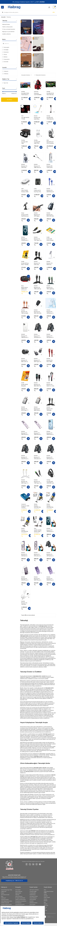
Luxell (35, 188)
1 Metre (6, 71)
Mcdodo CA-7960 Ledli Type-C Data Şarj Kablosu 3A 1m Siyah (38, 288)
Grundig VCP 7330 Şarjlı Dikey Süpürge (51, 118)
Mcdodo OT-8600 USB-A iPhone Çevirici (37, 409)
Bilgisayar (28, 677)
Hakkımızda (3, 891)
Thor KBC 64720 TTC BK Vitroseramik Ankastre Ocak (25, 118)
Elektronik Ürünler (6, 24)
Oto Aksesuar (18, 902)
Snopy (22, 212)
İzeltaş (45, 907)
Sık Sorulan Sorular (5, 894)
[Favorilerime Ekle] (29, 87)
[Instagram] (36, 864)
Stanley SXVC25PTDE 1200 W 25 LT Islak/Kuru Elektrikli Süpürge (24, 530)
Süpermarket (18, 893)
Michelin (45, 903)
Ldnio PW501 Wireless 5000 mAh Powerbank (25, 191)
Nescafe (46, 895)
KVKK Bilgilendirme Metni (6, 901)
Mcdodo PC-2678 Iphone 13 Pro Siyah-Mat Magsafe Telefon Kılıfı (37, 336)
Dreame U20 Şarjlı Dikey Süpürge (37, 118)
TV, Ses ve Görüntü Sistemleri (8, 29)
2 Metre (6, 73)
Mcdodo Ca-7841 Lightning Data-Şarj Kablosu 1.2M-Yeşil (50, 288)
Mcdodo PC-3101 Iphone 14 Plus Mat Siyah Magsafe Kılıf (37, 458)
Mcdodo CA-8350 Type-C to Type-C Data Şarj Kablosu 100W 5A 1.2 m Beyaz (25, 482)
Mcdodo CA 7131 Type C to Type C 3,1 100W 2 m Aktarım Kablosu (38, 239)
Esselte (45, 910)
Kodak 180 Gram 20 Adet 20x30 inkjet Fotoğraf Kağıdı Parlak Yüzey (50, 239)
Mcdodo (23, 164)
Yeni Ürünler (17, 889)
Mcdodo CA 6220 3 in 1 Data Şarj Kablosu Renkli (51, 385)
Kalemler (32, 901)
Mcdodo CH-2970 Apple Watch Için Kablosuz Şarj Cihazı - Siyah (37, 215)
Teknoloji (17, 894)
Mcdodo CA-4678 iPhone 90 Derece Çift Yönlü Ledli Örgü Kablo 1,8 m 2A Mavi (51, 191)
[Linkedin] (33, 864)
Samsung (6, 47)
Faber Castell (47, 897)
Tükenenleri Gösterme (40, 75)
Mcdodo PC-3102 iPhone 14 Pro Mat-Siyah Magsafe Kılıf (25, 458)
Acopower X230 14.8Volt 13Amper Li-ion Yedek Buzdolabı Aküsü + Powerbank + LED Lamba (25, 506)
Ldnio (22, 188)
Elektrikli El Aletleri (33, 902)
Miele (5, 56)
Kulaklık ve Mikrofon (6, 34)
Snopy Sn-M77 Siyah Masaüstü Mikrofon (25, 215)
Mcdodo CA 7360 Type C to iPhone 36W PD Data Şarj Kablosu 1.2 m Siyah (38, 482)
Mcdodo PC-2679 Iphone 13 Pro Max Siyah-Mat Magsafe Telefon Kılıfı (50, 336)
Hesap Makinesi (33, 897)
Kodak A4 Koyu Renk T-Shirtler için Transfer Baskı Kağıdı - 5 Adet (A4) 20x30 (25, 263)
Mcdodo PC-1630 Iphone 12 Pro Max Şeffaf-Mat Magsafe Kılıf (50, 312)
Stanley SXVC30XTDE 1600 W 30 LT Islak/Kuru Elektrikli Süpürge (50, 506)
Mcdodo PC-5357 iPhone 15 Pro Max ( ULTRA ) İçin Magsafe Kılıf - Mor (37, 579)
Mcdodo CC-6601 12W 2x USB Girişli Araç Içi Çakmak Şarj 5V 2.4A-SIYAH (25, 361)
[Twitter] (30, 864)
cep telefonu (44, 630)
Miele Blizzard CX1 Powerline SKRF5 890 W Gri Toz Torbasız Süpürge (51, 142)
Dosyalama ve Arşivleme (20, 901)
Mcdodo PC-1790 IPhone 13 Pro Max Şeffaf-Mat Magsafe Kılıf (25, 239)
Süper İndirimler (18, 891)
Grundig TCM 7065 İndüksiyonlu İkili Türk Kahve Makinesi (25, 142)
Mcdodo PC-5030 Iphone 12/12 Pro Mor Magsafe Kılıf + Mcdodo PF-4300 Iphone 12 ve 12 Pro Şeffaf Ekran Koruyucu (25, 555)
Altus (45, 889)
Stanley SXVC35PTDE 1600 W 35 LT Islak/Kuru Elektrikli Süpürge (37, 506)
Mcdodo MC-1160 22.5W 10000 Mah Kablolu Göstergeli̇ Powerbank (50, 166)
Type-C (6, 82)
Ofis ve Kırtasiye (18, 896)
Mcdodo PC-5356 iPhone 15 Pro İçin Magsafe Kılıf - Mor (50, 579)
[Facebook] (26, 864)
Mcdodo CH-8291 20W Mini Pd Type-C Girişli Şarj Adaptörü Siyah (50, 215)
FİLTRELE (9, 99)
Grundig (6, 49)
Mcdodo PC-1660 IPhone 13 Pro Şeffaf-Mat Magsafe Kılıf (25, 336)
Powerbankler (33, 893)
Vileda (45, 894)
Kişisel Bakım (32, 904)
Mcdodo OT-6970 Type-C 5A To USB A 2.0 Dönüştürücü (38, 361)
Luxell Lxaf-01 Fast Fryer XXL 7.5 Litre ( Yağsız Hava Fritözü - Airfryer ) (38, 191)
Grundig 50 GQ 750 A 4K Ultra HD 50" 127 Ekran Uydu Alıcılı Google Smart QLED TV (50, 94)
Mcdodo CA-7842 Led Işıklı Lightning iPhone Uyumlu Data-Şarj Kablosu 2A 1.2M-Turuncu (24, 312)
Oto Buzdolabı (33, 899)
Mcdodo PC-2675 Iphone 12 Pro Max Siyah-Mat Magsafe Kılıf (50, 458)
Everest (6, 61)
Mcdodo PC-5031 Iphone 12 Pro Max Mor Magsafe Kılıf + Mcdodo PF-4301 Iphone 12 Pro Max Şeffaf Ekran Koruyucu (37, 555)
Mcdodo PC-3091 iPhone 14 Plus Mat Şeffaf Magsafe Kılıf (25, 433)
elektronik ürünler (42, 820)
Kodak (48, 237)
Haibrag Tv (3, 897)
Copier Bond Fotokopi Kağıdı (48, 892)
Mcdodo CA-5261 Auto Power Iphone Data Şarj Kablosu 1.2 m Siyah (37, 263)
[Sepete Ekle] (30, 98)
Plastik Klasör (33, 894)
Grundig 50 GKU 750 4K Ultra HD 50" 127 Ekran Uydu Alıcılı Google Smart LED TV (25, 94)
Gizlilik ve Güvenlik (5, 902)
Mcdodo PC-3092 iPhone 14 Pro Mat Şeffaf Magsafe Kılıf (37, 433)
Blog (2, 896)
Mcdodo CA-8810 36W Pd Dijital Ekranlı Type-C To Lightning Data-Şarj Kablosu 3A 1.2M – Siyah (38, 385)
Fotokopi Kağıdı (33, 891)
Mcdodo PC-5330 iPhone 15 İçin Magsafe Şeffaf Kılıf (25, 579)
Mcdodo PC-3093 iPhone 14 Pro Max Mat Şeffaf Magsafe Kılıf (50, 433)
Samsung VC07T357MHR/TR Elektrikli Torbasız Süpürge (38, 94)
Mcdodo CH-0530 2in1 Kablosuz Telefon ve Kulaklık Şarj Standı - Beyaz (50, 263)
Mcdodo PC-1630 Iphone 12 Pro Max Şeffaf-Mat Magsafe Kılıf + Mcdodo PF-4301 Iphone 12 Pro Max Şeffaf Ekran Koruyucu (50, 530)
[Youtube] (40, 864)
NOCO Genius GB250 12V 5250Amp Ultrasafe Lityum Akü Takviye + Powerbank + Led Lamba (25, 288)
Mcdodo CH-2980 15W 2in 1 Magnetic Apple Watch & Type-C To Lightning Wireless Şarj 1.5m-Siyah (38, 166)
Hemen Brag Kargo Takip (6, 889)
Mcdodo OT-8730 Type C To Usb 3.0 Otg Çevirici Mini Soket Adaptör (25, 409)
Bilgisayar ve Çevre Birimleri (8, 31)
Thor (5, 54)
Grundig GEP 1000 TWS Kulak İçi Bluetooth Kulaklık (37, 142)
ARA (54, 12)
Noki (45, 908)
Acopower (6, 59)
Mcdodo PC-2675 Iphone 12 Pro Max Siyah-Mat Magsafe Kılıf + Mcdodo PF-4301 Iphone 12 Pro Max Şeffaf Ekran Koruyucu (50, 555)
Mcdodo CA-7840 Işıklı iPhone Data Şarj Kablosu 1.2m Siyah (50, 409)
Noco (22, 285)
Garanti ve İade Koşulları (6, 904)
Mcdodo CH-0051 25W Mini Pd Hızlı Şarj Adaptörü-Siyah (38, 312)
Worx (35, 528)
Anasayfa (3, 17)
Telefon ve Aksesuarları (7, 26)
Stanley (35, 504)
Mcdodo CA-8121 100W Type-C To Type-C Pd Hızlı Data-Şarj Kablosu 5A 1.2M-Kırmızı (51, 361)
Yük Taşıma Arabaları (34, 889)
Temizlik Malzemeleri (19, 904)
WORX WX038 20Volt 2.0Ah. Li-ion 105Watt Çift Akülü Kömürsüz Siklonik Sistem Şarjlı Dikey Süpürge (38, 530)
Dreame (6, 52)
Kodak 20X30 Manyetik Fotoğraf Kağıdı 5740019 (25, 385)
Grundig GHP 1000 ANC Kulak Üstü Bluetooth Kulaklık (50, 482)
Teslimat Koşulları (5, 899)
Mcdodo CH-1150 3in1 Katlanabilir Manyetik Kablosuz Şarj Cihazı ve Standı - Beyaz (25, 603)
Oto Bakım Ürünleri (34, 896)
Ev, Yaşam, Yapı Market (20, 897)
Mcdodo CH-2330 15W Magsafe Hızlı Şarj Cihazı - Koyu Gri (24, 166)
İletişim (2, 893)
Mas (45, 902)
